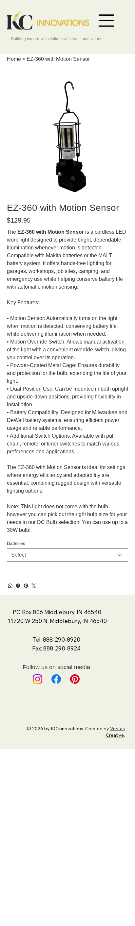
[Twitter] (33, 585)
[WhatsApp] (10, 585)
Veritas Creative (115, 732)
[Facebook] (18, 585)
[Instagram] (37, 679)
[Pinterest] (26, 585)
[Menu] (106, 20)
